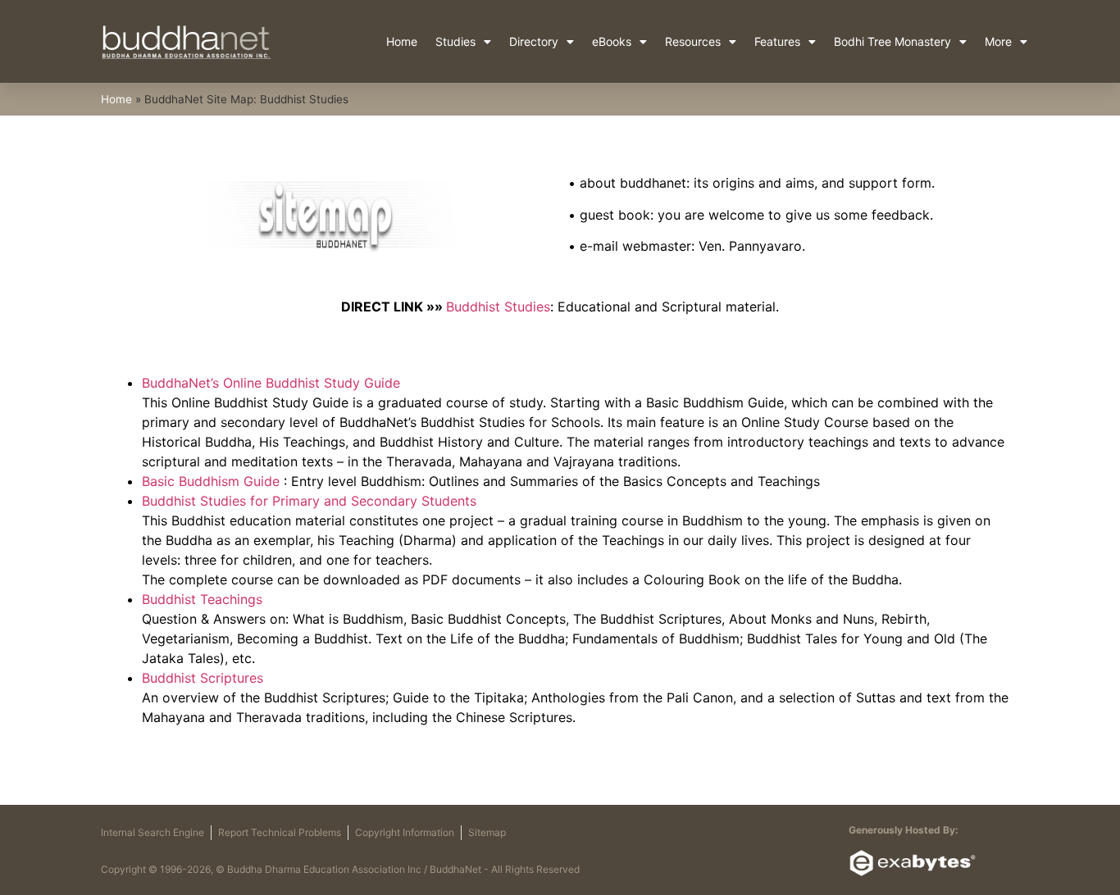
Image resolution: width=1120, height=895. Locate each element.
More (998, 41)
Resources (693, 41)
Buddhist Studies (498, 306)
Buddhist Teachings (202, 599)
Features (777, 41)
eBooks (611, 41)
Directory (533, 41)
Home (401, 41)
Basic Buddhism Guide (211, 481)
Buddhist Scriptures (202, 678)
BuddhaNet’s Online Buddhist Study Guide (271, 383)
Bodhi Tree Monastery (892, 41)
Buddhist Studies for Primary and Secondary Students (309, 501)
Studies (455, 41)
